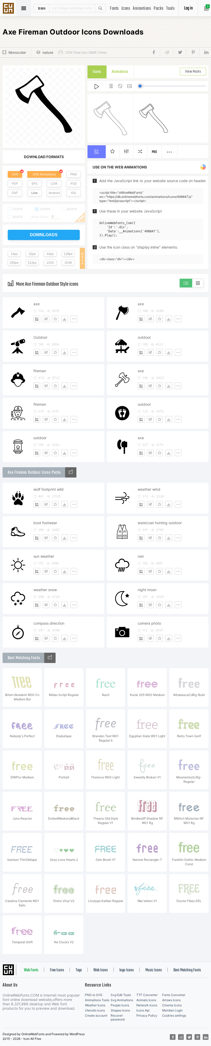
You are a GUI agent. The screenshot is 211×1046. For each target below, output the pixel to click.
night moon (147, 590)
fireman (39, 371)
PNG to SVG (93, 995)
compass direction (48, 623)
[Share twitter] (179, 52)
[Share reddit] (166, 52)
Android (54, 193)
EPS (35, 183)
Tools (170, 8)
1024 (50, 263)
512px (32, 263)
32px (32, 254)
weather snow (45, 590)
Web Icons (100, 970)
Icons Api (143, 1010)
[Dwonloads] (64, 319)
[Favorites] (55, 319)
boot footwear (45, 523)
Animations (142, 8)
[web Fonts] (50, 658)
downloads (44, 235)
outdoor (144, 337)
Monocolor (17, 52)
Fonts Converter (173, 995)
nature (47, 52)
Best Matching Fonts (187, 970)
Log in (188, 8)
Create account (96, 1015)
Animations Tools (97, 1000)
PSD (74, 183)
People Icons (120, 1005)
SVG (15, 174)
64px (50, 254)
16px (14, 254)
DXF (15, 193)
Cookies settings (174, 1015)
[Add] (36, 319)
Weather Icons (95, 1005)
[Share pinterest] (192, 52)
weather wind (149, 489)
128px (68, 254)
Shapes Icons (120, 1010)
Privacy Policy (146, 1015)
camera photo (149, 623)
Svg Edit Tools (121, 995)
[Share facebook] (155, 52)
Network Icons (146, 1005)
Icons (125, 8)
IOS (73, 193)
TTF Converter (146, 995)
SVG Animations (44, 174)
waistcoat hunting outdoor (160, 523)
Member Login (172, 1010)
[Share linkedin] (203, 52)
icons (42, 8)
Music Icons (153, 970)
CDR (54, 183)
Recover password (118, 1017)
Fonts (114, 8)
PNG (73, 174)
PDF (15, 183)
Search (100, 8)
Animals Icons (146, 1000)
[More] (74, 319)
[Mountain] (70, 472)
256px (14, 263)
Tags (79, 970)
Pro (154, 152)
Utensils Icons (95, 1010)
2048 (68, 263)
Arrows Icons (171, 1000)
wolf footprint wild (48, 489)
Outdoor (40, 337)
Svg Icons (9, 9)
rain (141, 556)
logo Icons (126, 970)
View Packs (193, 72)
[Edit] (46, 319)
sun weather (43, 556)
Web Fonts (31, 970)
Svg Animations (122, 1000)
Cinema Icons (172, 1005)
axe (36, 304)
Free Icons (57, 970)
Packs (159, 8)
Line (34, 193)
